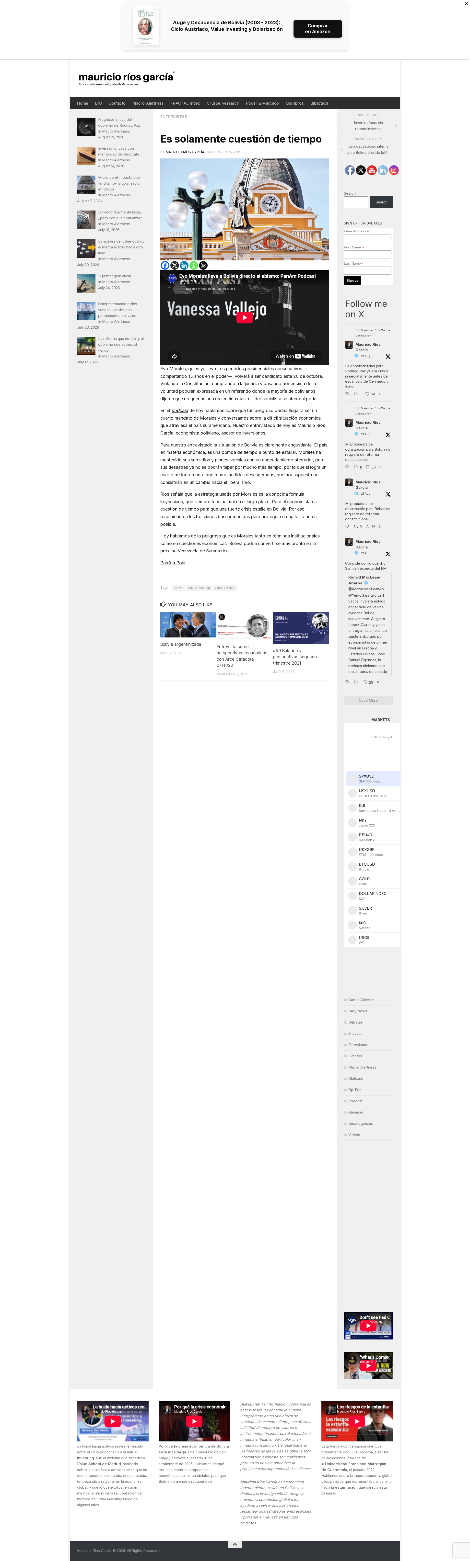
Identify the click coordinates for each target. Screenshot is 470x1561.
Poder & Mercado (262, 103)
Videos (354, 1134)
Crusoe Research (223, 103)
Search (350, 193)
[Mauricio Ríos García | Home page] (131, 78)
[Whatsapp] (193, 265)
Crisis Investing (199, 588)
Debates (355, 1022)
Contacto (117, 103)
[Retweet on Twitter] (357, 330)
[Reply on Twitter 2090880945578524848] (348, 682)
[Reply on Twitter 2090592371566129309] (348, 394)
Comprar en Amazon (317, 28)
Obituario (355, 1078)
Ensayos (355, 1033)
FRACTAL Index (185, 103)
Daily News (357, 1011)
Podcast (355, 1101)
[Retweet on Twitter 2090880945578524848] (357, 682)
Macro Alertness (148, 103)
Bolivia (178, 588)
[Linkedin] (184, 265)
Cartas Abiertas (361, 999)
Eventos (355, 1056)
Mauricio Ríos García (185, 152)
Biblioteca (319, 103)
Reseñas (355, 1112)
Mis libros (295, 103)
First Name (354, 247)
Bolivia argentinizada (180, 644)
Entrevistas (173, 116)
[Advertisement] (368, 1226)
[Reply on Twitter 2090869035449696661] (348, 467)
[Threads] (203, 265)
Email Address (356, 231)
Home (82, 103)
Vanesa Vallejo (225, 588)
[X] (174, 265)
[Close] (466, 3)
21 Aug (365, 356)
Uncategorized (360, 1123)
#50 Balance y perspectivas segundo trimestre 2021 (295, 657)
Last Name (354, 263)
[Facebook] (165, 265)
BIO (98, 103)
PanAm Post (173, 562)
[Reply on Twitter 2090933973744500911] (348, 527)
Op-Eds (354, 1089)
